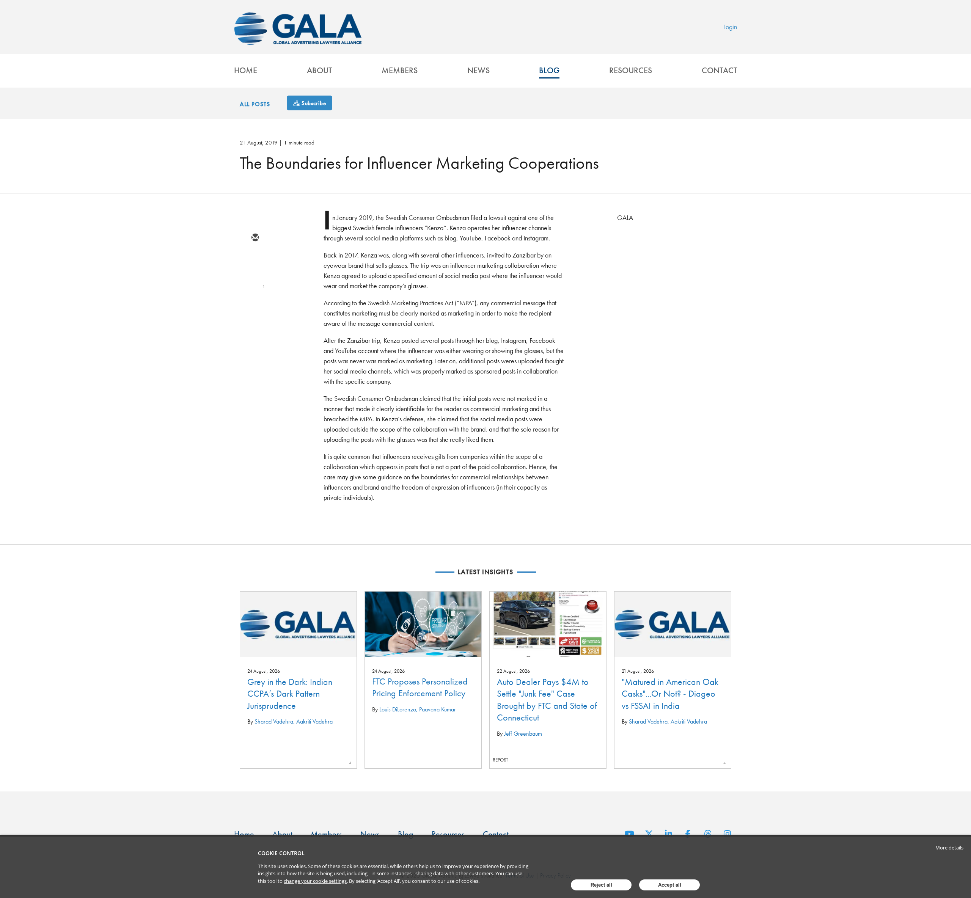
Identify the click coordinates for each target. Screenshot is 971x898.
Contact (719, 70)
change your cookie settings (315, 881)
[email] (255, 238)
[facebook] (255, 304)
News (478, 70)
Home (245, 70)
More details (949, 847)
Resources (630, 70)
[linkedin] (255, 282)
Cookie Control (281, 853)
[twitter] (255, 260)
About (319, 70)
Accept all (669, 885)
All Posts (255, 104)
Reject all (601, 885)
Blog (549, 70)
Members (400, 70)
